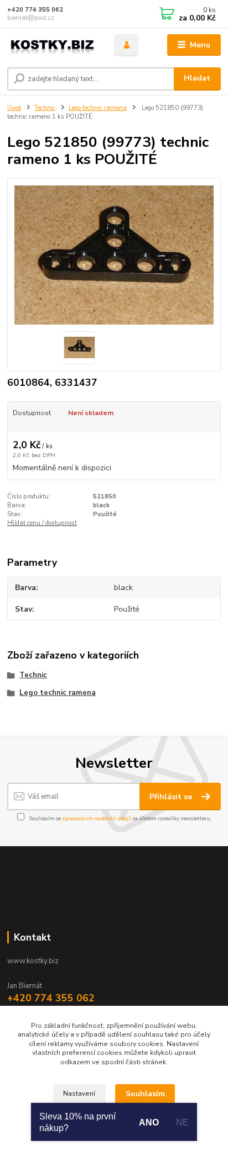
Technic (44, 108)
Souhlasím (145, 1094)
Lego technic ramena (98, 108)
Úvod (14, 108)
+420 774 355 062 (35, 10)
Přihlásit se (171, 797)
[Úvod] (51, 45)
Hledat (197, 78)
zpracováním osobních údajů (96, 818)
